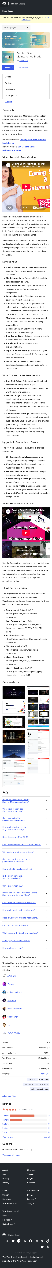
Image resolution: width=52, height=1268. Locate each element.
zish (9, 1025)
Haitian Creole (14, 1235)
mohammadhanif (14, 992)
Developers (7, 1199)
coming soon (32, 1079)
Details (8, 77)
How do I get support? (12, 948)
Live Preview (23, 68)
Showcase (32, 1170)
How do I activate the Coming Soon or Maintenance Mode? (16, 801)
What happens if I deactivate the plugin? (20, 933)
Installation (10, 89)
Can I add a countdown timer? (16, 925)
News (4, 1174)
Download (8, 68)
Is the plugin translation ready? (16, 940)
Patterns (31, 1182)
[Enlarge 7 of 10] (22, 775)
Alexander (11, 1000)
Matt (5, 1215)
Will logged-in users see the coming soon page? (12, 810)
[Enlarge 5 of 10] (22, 748)
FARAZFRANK (13, 1033)
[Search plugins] (28, 27)
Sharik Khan (12, 1017)
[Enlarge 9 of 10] (46, 732)
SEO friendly (44, 1084)
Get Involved (33, 1190)
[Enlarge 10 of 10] (46, 761)
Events (30, 1195)
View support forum (11, 1155)
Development (11, 95)
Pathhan (11, 984)
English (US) (45, 1074)
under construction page (40, 1089)
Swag (31, 1203)
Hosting (5, 1178)
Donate (31, 1199)
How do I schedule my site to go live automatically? (14, 828)
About (5, 1170)
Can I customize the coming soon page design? (14, 819)
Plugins (30, 1178)
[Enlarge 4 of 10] (22, 733)
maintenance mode (31, 1084)
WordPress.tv (9, 1203)
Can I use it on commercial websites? (19, 903)
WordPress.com (10, 1211)
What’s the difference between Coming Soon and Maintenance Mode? (19, 894)
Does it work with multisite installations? (20, 918)
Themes (30, 1174)
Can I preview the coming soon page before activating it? (16, 860)
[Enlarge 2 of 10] (22, 704)
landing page (44, 1079)
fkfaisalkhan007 (14, 1008)
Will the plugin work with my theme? (18, 852)
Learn (4, 1190)
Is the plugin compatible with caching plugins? (12, 877)
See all (47, 1137)
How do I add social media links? (17, 869)
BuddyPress (9, 1224)
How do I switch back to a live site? (18, 910)
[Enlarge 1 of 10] (22, 689)
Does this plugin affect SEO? (15, 837)
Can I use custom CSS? (12, 886)
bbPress (7, 1220)
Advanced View (9, 1096)
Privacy (5, 1182)
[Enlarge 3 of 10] (22, 719)
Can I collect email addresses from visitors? (21, 845)
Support (8, 102)
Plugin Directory (8, 11)
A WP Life (23, 60)
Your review (7, 1137)
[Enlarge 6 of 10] (22, 763)
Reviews (8, 83)
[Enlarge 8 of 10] (46, 689)
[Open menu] (48, 3)
